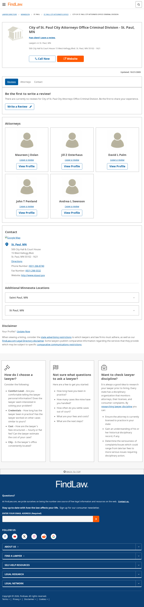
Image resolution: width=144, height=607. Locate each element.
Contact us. (123, 501)
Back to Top (73, 471)
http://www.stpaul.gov (33, 275)
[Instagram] (34, 536)
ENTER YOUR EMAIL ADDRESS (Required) (21, 513)
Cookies (43, 599)
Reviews (11, 81)
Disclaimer (29, 599)
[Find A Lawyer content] (139, 556)
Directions (16, 261)
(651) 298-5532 (33, 270)
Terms (5, 599)
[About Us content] (139, 547)
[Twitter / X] (24, 536)
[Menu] (4, 4)
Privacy (16, 599)
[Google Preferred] (53, 536)
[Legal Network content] (139, 583)
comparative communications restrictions (59, 344)
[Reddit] (44, 536)
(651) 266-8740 (36, 266)
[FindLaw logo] (16, 4)
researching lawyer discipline (116, 406)
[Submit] (96, 519)
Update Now (23, 331)
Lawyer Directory (9, 14)
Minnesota (25, 14)
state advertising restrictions (56, 337)
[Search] (139, 4)
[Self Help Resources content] (139, 565)
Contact (38, 81)
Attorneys (25, 81)
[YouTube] (14, 536)
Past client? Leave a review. (42, 37)
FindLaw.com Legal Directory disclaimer (23, 340)
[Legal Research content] (139, 574)
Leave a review (27, 160)
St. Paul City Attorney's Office (56, 14)
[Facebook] (5, 536)
